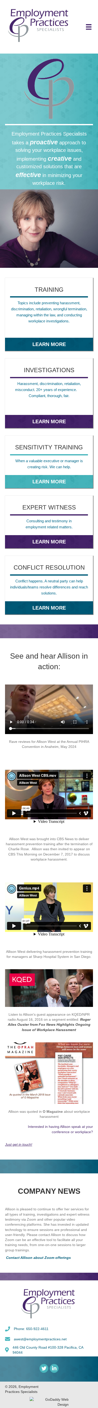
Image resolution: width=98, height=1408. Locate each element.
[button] (49, 344)
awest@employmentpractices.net (40, 1339)
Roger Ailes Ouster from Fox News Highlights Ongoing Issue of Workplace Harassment (49, 1024)
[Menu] (88, 27)
